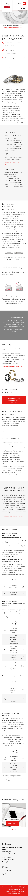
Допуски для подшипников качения (11, 163)
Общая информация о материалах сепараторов (14, 517)
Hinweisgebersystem (14, 893)
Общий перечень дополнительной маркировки (14, 400)
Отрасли (7, 870)
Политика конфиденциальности (15, 891)
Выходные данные (12, 889)
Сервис (7, 874)
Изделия (7, 867)
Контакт (7, 844)
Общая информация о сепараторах (12, 366)
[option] (14, 815)
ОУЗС (20, 889)
